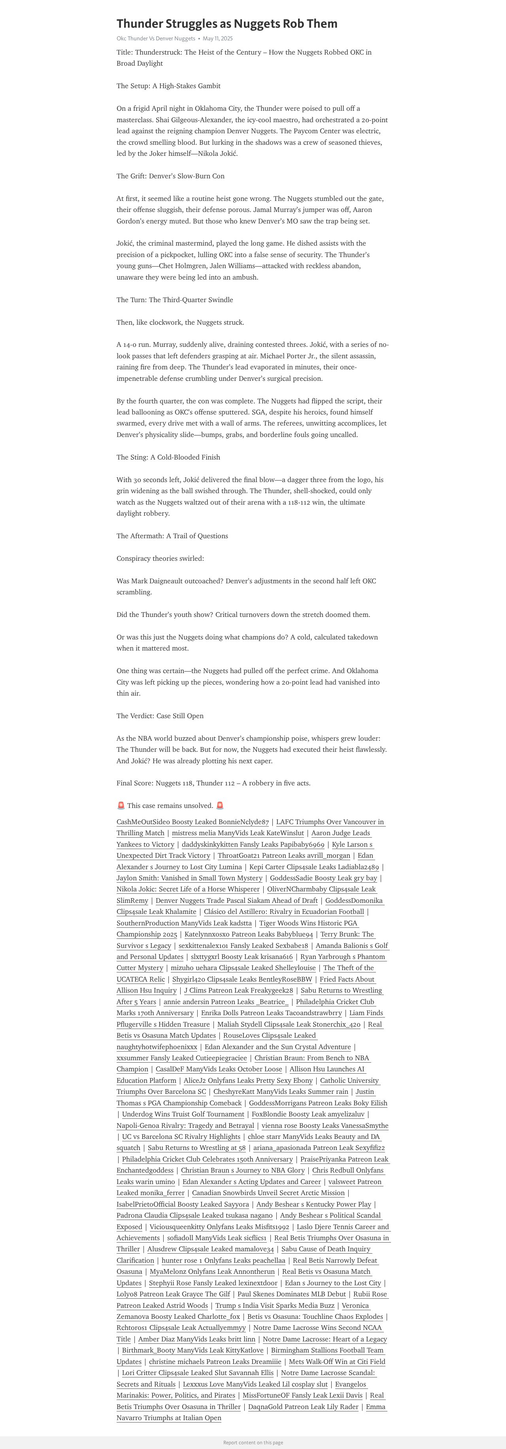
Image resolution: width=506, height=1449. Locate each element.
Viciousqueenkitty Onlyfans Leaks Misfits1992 (219, 1226)
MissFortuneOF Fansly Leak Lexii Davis (303, 1395)
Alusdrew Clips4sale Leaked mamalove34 (210, 1249)
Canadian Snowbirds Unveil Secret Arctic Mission (268, 1192)
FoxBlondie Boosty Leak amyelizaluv (308, 1114)
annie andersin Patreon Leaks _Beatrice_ (226, 1001)
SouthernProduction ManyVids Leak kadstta (184, 923)
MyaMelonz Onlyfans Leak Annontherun (212, 1271)
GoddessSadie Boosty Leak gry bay (323, 878)
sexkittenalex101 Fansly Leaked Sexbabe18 (243, 945)
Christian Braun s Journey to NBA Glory (243, 1170)
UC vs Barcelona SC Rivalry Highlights (181, 1136)
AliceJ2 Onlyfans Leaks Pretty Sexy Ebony (248, 1080)
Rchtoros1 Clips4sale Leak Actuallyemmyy (181, 1327)
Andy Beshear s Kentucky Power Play (314, 1204)
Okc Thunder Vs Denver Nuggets (156, 38)
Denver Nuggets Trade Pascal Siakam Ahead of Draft (237, 900)
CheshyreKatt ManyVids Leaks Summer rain (280, 1091)
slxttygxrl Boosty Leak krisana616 (242, 956)
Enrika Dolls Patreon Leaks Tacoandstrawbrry (271, 1012)
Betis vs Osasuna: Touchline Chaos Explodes (315, 1316)
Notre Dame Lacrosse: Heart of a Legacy (325, 1339)
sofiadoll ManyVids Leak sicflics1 (217, 1237)
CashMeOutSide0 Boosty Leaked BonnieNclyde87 (193, 821)
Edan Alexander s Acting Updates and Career (252, 1181)
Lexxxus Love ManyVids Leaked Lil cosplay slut (255, 1384)
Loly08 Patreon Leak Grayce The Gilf (173, 1294)
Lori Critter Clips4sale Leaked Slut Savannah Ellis (198, 1372)
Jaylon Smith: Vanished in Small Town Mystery (189, 878)
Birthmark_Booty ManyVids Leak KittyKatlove (193, 1350)
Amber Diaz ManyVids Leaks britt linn (196, 1339)
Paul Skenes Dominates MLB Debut (292, 1294)
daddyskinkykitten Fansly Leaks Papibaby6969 (253, 844)
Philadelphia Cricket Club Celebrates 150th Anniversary (207, 1159)
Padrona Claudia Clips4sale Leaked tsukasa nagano (195, 1215)
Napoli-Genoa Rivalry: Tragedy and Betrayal (185, 1125)
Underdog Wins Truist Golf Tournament (183, 1114)
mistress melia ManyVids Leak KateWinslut (238, 833)
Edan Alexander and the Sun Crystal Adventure (278, 1046)
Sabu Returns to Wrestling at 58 (197, 1147)
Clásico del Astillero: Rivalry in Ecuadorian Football (284, 911)
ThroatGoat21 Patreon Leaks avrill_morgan (284, 855)
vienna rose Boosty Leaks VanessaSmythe (325, 1125)
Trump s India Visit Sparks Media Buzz (274, 1305)
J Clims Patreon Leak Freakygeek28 (238, 990)
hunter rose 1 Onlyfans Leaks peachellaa (223, 1260)
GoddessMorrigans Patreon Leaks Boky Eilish (318, 1103)
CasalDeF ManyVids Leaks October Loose (219, 1069)
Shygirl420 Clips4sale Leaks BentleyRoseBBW (242, 979)
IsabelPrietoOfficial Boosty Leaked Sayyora (183, 1204)
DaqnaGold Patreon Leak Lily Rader (303, 1406)
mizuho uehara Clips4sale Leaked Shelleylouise (243, 967)
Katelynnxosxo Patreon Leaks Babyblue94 (249, 934)
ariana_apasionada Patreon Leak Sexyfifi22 (319, 1147)
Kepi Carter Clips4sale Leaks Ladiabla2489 (314, 867)
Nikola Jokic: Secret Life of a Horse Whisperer (188, 889)
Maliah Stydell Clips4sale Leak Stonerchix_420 (289, 1024)
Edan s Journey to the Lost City (333, 1283)
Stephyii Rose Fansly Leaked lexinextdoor (213, 1283)
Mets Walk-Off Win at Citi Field (337, 1361)
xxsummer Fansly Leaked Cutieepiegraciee (182, 1058)
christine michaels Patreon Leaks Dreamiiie (215, 1361)
